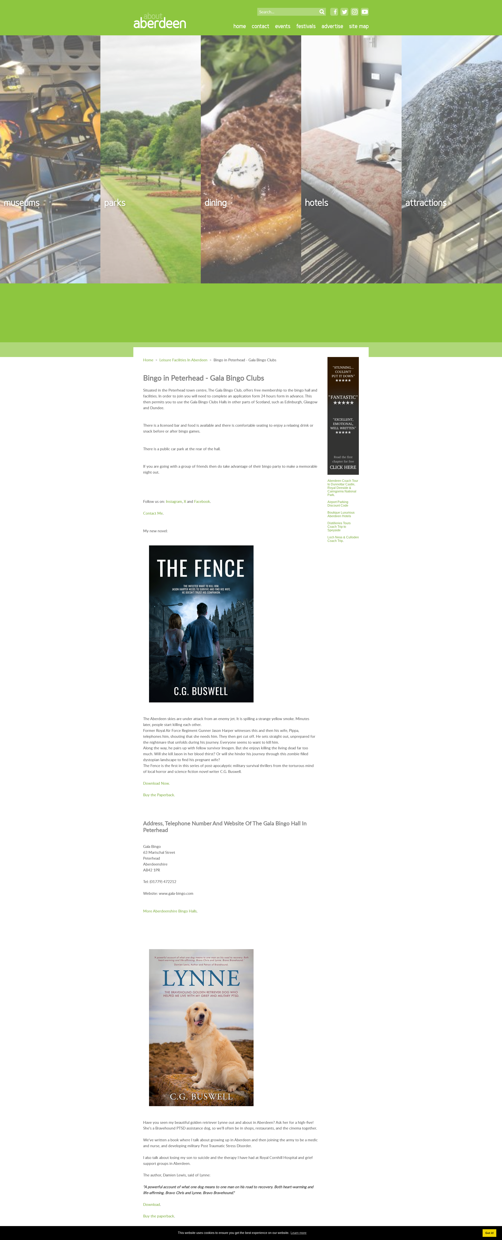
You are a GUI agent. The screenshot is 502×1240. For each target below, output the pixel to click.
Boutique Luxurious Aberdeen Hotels (341, 514)
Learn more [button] (298, 1233)
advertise (332, 26)
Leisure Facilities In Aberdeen (183, 359)
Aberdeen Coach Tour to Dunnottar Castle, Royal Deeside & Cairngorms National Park (342, 488)
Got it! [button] (489, 1233)
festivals (306, 26)
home (240, 26)
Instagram (174, 501)
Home (148, 359)
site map (359, 26)
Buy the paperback (158, 1216)
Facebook (202, 501)
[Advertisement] (251, 312)
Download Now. (156, 783)
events (282, 26)
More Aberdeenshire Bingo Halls (170, 911)
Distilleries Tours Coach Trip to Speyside (339, 526)
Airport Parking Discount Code (337, 503)
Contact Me (153, 513)
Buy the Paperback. (159, 794)
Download (151, 1204)
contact (260, 26)
